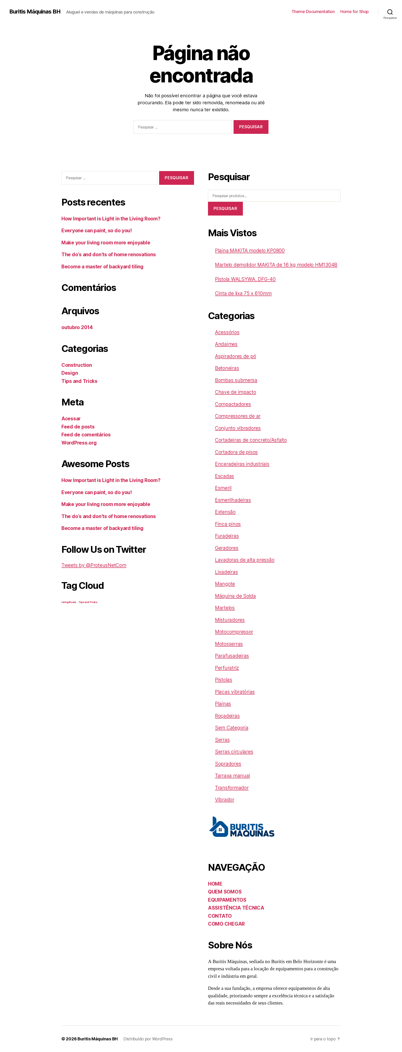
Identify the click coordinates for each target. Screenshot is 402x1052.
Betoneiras (227, 368)
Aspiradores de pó (235, 356)
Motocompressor (234, 632)
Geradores (226, 548)
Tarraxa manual (232, 776)
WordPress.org (79, 443)
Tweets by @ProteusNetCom (93, 565)
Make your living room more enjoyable (105, 243)
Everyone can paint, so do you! (96, 230)
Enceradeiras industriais (242, 464)
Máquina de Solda (235, 596)
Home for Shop (354, 11)
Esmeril (223, 488)
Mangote (225, 584)
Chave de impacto (235, 392)
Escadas (224, 476)
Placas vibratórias (235, 692)
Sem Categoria (231, 728)
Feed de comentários (86, 435)
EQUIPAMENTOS (227, 900)
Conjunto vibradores (238, 428)
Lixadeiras (226, 572)
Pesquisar (225, 208)
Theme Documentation (313, 11)
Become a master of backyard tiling (102, 267)
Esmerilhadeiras (233, 500)
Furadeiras (227, 536)
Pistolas (223, 680)
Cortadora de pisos (236, 452)
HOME (215, 884)
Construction (76, 365)
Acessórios (227, 332)
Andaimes (226, 344)
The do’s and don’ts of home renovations (108, 254)
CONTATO (220, 916)
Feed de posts (78, 427)
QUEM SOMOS (224, 892)
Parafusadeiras (232, 656)
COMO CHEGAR (226, 924)
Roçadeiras (227, 716)
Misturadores (230, 620)
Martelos (225, 608)
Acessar (71, 418)
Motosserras (229, 644)
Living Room (68, 602)
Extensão (225, 512)
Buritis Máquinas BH (34, 11)
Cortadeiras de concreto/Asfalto (251, 440)
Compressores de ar (238, 416)
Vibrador (224, 799)
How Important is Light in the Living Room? (111, 219)
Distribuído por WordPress (147, 1038)
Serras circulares (234, 752)
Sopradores (228, 764)
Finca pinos (228, 524)
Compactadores (233, 404)
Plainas (223, 704)
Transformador (232, 788)
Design (69, 373)
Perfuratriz (227, 668)
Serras (222, 740)
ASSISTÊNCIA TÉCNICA (236, 908)
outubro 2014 (77, 327)
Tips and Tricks (79, 381)
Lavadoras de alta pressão (244, 560)
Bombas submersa (236, 380)
